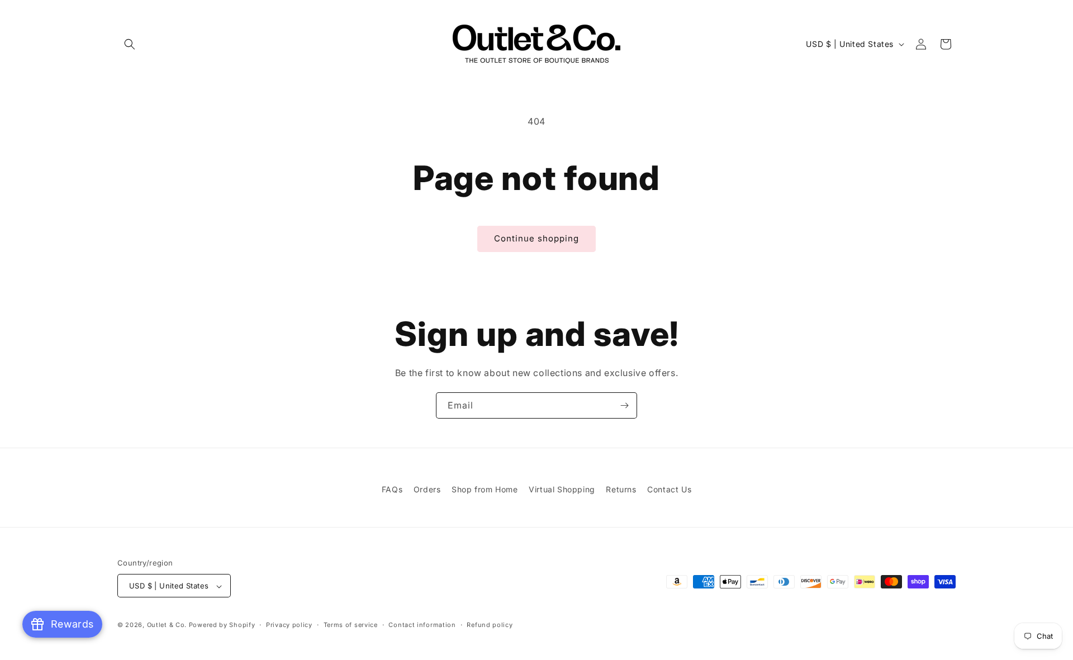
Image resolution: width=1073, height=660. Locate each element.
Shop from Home (484, 489)
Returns (621, 489)
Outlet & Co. (167, 625)
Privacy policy (289, 625)
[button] (129, 44)
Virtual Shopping (562, 489)
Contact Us (669, 489)
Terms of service (351, 625)
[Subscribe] (624, 405)
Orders (427, 489)
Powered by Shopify (222, 625)
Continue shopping (536, 238)
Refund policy (489, 625)
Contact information (421, 625)
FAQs (392, 489)
